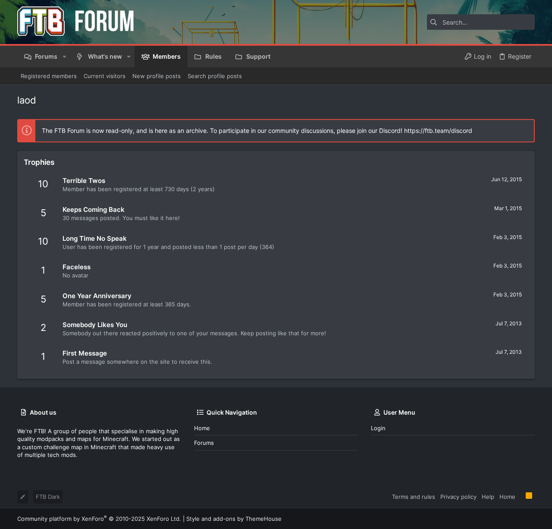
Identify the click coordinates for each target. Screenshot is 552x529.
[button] (64, 56)
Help (488, 496)
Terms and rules (413, 496)
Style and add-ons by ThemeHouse (234, 518)
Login (378, 428)
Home (202, 428)
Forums (204, 442)
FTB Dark (48, 496)
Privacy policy (458, 496)
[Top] (520, 496)
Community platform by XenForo (99, 518)
